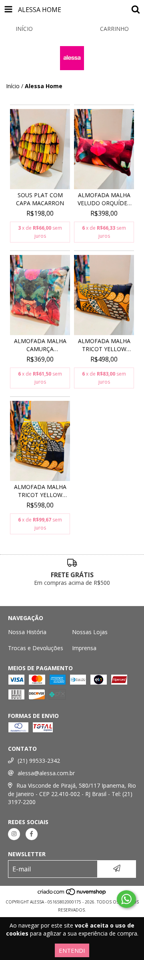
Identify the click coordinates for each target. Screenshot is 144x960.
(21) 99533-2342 (39, 760)
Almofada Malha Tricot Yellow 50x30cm (104, 345)
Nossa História (27, 632)
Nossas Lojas (90, 632)
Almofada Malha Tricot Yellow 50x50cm (40, 491)
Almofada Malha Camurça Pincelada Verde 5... (40, 345)
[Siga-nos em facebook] (32, 834)
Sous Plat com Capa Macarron (40, 199)
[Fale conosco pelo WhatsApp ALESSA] (126, 899)
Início (13, 86)
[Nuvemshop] (72, 894)
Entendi (72, 950)
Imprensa (84, 648)
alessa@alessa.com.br (46, 773)
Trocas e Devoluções (35, 648)
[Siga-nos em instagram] (14, 834)
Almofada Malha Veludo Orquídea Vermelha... (104, 199)
